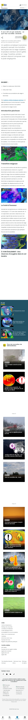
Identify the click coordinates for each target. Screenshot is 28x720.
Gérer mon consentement (8, 634)
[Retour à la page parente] (4, 6)
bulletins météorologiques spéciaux (13, 100)
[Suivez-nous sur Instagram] (7, 674)
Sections (22, 8)
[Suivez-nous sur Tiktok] (14, 674)
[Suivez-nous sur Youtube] (10, 674)
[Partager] (2, 38)
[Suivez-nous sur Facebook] (3, 674)
